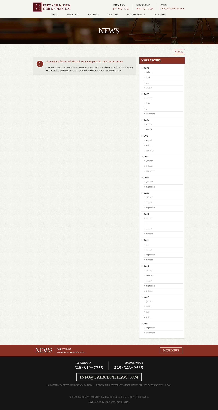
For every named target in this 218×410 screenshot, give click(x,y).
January (149, 98)
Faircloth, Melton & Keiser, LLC (51, 7)
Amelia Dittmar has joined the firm (71, 352)
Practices (93, 15)
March (149, 307)
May (148, 103)
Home (55, 15)
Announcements (136, 15)
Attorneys (73, 15)
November (150, 114)
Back (179, 51)
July (147, 83)
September (150, 187)
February (150, 72)
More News (171, 350)
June (148, 109)
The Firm (113, 15)
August (149, 88)
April (148, 77)
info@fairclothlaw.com (172, 9)
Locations (160, 15)
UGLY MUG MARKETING (117, 402)
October (149, 129)
